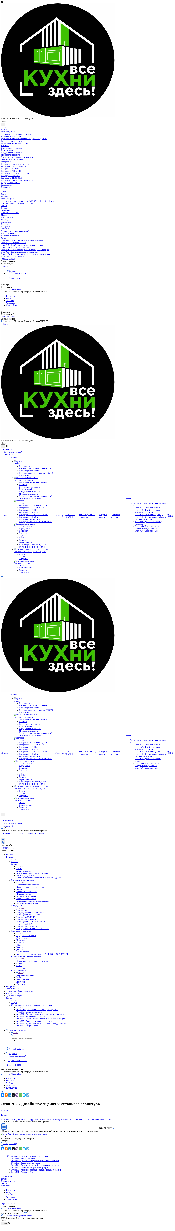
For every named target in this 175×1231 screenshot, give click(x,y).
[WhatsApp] (20, 1095)
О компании (6, 1176)
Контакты (5, 1186)
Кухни (19, 868)
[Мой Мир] (9, 1095)
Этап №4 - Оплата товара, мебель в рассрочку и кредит (35, 1165)
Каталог (14, 862)
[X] (13, 1095)
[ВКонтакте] (2, 1095)
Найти (4, 1223)
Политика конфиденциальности (18, 1216)
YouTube (10, 300)
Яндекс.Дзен (11, 305)
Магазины (5, 1183)
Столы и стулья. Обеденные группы (32, 961)
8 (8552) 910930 (8, 259)
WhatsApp (10, 303)
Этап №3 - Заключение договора (25, 1163)
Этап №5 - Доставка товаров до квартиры (29, 1167)
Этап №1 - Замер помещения (23, 1158)
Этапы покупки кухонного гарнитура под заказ (37, 1009)
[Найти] (3, 124)
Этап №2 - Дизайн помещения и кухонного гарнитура (35, 1160)
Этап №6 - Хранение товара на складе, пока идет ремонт (36, 1170)
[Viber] (16, 1095)
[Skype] (24, 1095)
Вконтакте (10, 296)
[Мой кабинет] (2, 818)
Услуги (14, 1003)
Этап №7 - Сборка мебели (22, 1172)
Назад (16, 859)
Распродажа (21, 910)
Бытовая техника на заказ (27, 885)
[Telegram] (27, 1095)
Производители (8, 1181)
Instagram (10, 298)
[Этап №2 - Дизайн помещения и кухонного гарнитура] (25, 1134)
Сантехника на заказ (25, 975)
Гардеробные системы (26, 935)
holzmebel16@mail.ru (12, 289)
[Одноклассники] (6, 1095)
